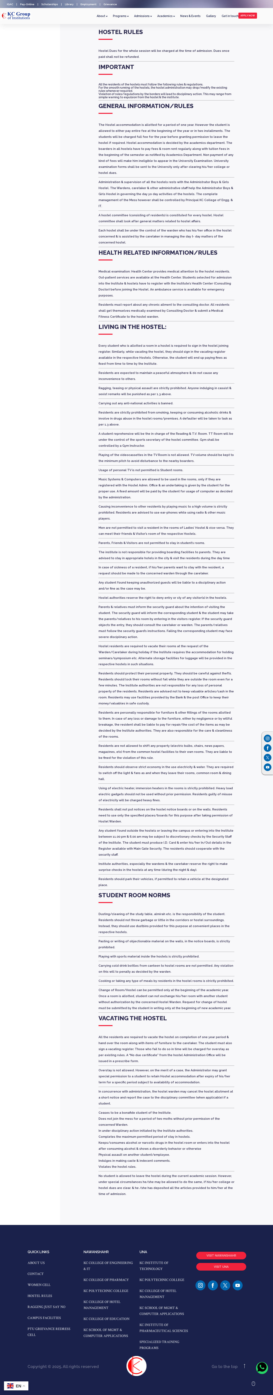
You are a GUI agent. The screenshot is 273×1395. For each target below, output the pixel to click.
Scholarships (49, 4)
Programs (120, 16)
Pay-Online (27, 4)
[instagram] (200, 1285)
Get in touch (230, 16)
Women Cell (39, 1285)
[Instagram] (267, 738)
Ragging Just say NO (46, 1307)
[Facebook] (213, 1285)
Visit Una (221, 1267)
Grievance (110, 4)
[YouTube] (238, 1285)
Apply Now (247, 15)
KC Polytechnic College (106, 1291)
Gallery (211, 16)
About (101, 16)
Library (69, 4)
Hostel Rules (40, 1296)
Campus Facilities (44, 1318)
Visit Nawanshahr (221, 1255)
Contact (36, 1274)
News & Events (190, 16)
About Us (36, 1263)
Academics (165, 16)
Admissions (142, 16)
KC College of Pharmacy (106, 1280)
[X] (225, 1285)
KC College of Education (107, 1319)
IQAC (10, 4)
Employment (89, 4)
